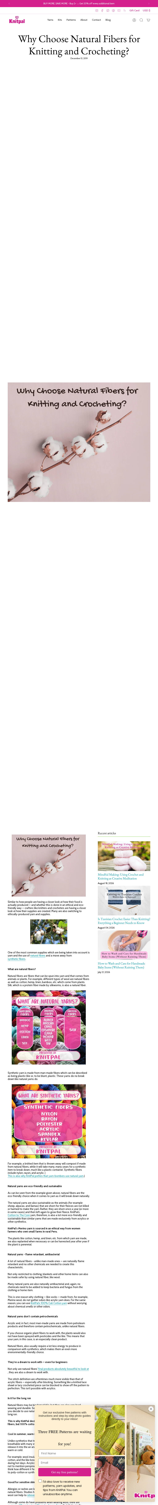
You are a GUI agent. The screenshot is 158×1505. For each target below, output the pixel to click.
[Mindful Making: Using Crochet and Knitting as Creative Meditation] (124, 856)
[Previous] (9, 3)
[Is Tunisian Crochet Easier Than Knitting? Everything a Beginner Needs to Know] (124, 900)
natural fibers (37, 955)
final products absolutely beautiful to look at (63, 1368)
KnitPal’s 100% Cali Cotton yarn (49, 1303)
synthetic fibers (16, 958)
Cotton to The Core (19, 1215)
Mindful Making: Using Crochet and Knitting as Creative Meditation (121, 876)
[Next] (149, 3)
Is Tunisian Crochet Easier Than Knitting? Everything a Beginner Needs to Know (124, 921)
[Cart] (148, 20)
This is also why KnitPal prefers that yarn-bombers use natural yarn (45, 1175)
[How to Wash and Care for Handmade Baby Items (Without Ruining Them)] (124, 945)
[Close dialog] (151, 1409)
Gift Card (134, 10)
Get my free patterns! (64, 1472)
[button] (50, 20)
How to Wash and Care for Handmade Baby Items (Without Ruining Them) (121, 965)
